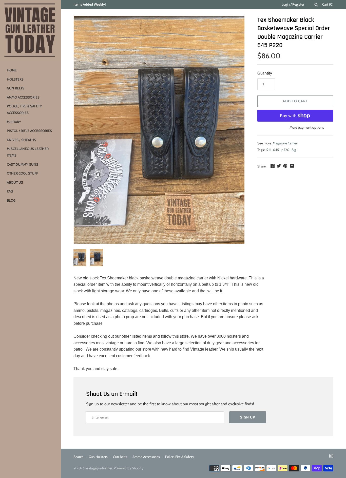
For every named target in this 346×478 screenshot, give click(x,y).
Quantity (264, 73)
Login (286, 4)
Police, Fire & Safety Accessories (24, 109)
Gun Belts (15, 88)
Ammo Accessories (23, 97)
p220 (285, 150)
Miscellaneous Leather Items (28, 152)
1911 (268, 150)
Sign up (247, 417)
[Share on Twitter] (279, 165)
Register (298, 4)
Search (78, 457)
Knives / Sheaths (21, 140)
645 (276, 150)
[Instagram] (331, 456)
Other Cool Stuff (22, 173)
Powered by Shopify (128, 468)
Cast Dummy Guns (22, 164)
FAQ (10, 191)
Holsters (15, 79)
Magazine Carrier (285, 143)
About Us (15, 182)
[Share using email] (292, 165)
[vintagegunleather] (30, 30)
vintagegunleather (98, 468)
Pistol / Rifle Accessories (29, 131)
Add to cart (295, 101)
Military (14, 122)
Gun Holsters (98, 457)
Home (12, 70)
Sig (294, 150)
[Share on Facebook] (273, 165)
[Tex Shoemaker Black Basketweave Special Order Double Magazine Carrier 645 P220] (159, 130)
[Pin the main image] (285, 165)
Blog (11, 200)
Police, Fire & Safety (179, 457)
